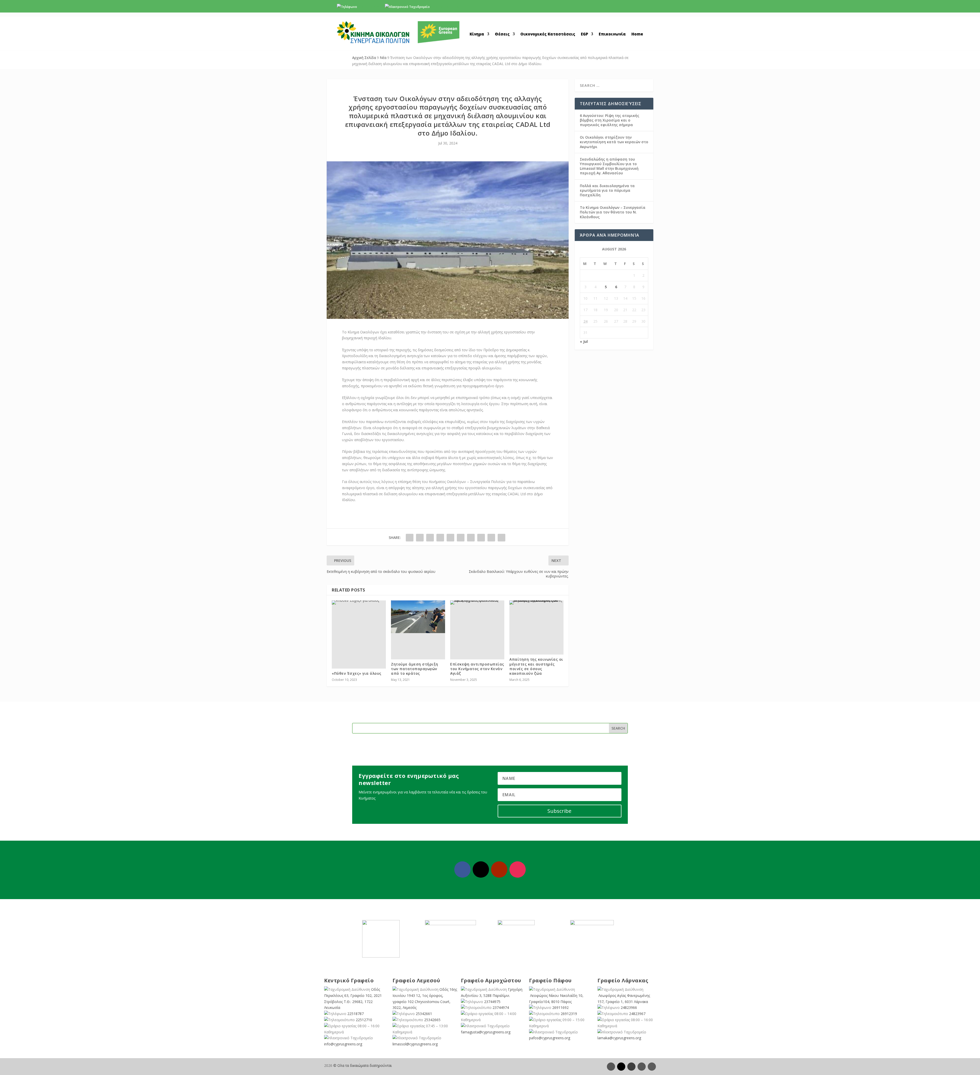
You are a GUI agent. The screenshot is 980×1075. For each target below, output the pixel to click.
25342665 (432, 1019)
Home (637, 34)
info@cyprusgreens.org (448, 7)
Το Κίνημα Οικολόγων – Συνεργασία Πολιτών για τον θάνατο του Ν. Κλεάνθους (612, 212)
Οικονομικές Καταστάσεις (547, 34)
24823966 (629, 1007)
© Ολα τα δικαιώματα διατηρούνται (362, 1065)
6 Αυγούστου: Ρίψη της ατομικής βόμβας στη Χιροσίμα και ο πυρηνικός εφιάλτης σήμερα (609, 120)
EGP (584, 34)
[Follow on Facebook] (462, 869)
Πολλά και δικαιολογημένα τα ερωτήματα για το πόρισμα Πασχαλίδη (607, 190)
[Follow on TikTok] (652, 1066)
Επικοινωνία (612, 34)
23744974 (501, 1007)
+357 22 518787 (369, 7)
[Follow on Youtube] (499, 869)
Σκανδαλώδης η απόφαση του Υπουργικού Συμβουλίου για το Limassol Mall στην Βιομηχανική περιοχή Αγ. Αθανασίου (609, 166)
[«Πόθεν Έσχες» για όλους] (359, 602)
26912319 (569, 1013)
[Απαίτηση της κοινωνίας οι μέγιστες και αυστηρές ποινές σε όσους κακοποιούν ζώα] (536, 602)
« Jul (584, 341)
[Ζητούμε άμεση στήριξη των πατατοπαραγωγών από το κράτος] (418, 616)
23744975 (492, 1001)
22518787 (355, 1013)
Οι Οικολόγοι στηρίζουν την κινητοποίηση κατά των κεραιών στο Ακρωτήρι (614, 142)
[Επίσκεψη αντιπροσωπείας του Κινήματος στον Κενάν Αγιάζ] (477, 602)
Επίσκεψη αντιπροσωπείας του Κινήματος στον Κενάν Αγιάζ (477, 669)
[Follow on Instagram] (517, 869)
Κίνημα (477, 34)
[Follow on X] (481, 869)
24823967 (637, 1013)
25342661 (424, 1013)
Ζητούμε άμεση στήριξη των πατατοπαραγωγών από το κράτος (414, 669)
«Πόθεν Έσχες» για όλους (357, 673)
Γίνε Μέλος (622, 8)
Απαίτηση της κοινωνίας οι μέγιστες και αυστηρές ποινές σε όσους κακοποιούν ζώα (536, 666)
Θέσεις (502, 34)
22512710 (364, 1019)
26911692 (560, 1007)
